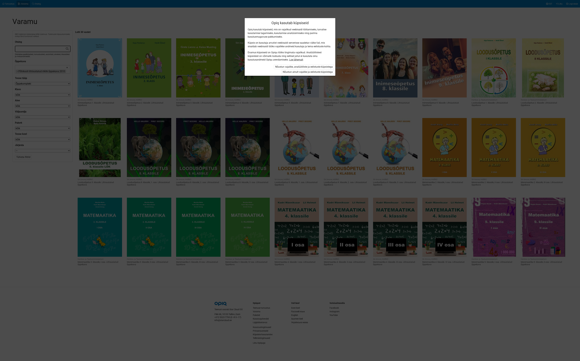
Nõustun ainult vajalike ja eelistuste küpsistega (308, 71)
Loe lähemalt (296, 59)
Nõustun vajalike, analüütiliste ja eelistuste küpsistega (304, 66)
